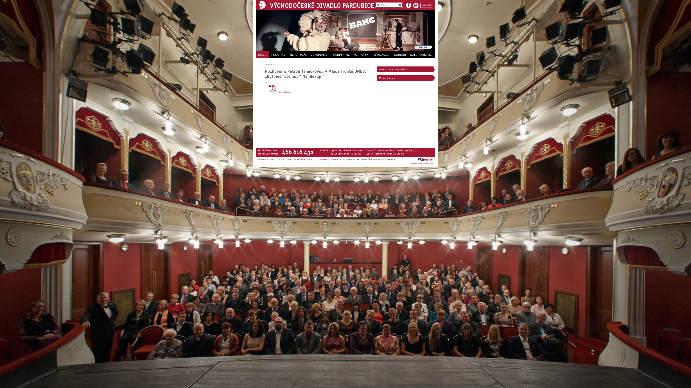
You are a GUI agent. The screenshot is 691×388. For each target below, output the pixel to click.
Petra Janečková (389, 78)
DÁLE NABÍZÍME (421, 54)
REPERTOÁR (298, 54)
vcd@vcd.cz (411, 150)
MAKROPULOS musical (393, 69)
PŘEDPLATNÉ (340, 54)
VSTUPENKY (319, 54)
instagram (416, 5)
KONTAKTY (360, 54)
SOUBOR (400, 54)
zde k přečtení (284, 92)
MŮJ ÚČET (426, 5)
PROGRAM (278, 54)
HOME (262, 54)
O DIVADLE (381, 54)
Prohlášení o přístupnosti (422, 164)
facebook (408, 4)
